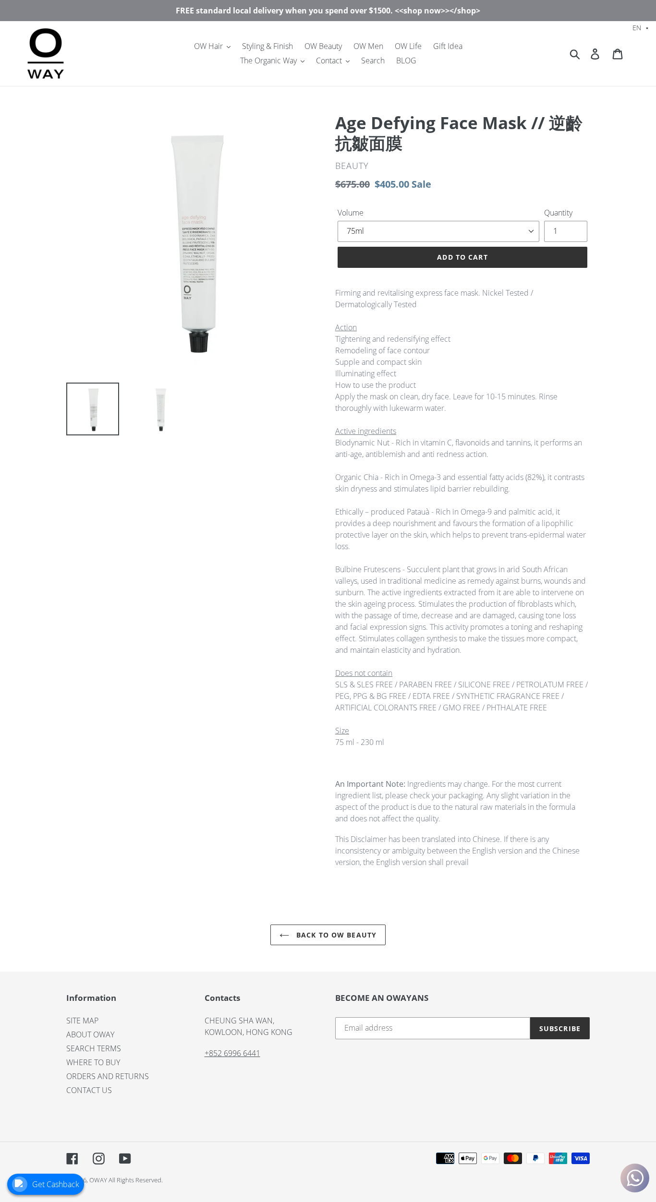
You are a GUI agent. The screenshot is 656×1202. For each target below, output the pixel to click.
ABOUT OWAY (90, 1034)
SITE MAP (82, 1020)
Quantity (558, 212)
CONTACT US (89, 1090)
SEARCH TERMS (93, 1048)
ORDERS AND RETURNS (107, 1076)
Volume (351, 212)
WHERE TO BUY (93, 1062)
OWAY (98, 1180)
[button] (640, 27)
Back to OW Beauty (335, 934)
